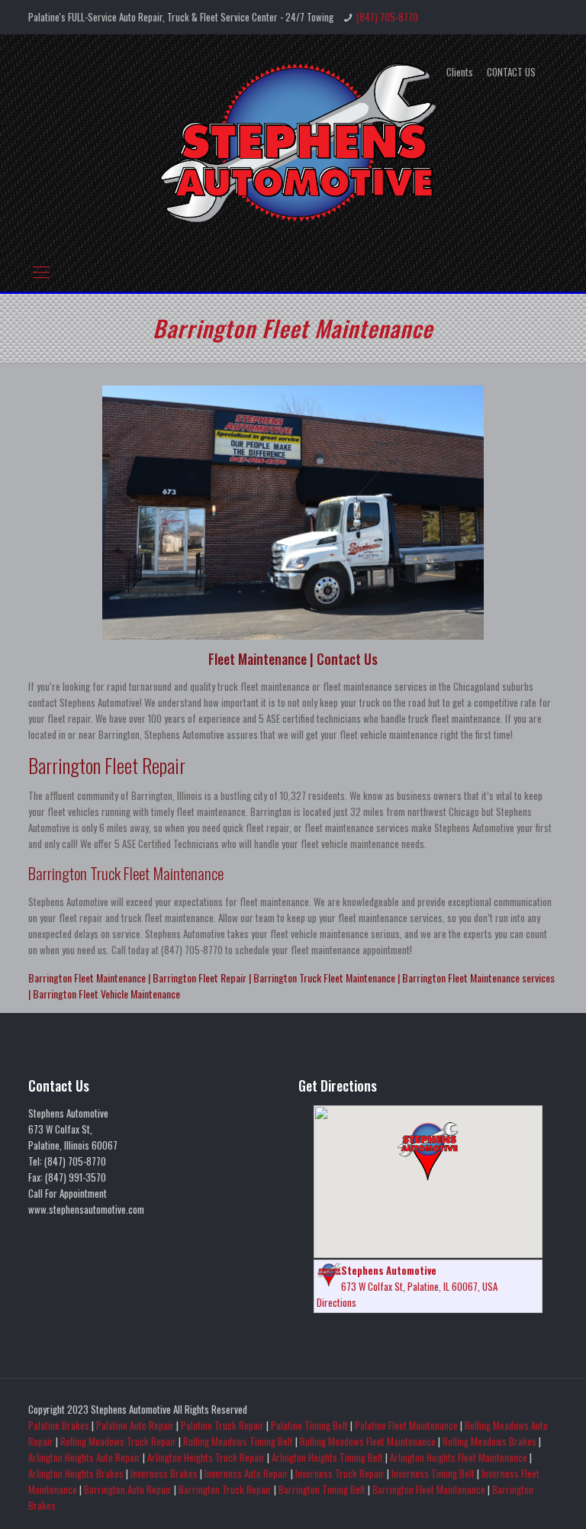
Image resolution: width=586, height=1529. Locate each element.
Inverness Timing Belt (433, 1473)
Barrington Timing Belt (322, 1489)
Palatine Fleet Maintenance (406, 1425)
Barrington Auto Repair (128, 1489)
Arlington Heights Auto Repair (84, 1457)
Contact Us (347, 659)
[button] (428, 1151)
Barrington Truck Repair (225, 1489)
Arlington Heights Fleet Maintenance (458, 1457)
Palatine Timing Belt (309, 1425)
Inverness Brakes (164, 1473)
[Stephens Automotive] (293, 141)
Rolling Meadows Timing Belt (238, 1441)
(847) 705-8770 (387, 16)
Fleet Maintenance (257, 659)
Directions (336, 1302)
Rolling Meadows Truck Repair (118, 1441)
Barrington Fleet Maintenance (428, 1489)
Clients (459, 72)
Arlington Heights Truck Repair (206, 1457)
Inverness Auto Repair (246, 1473)
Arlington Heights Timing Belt (327, 1457)
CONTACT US (511, 72)
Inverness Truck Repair (340, 1473)
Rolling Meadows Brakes (489, 1441)
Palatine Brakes (58, 1425)
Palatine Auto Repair (135, 1425)
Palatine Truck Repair (222, 1425)
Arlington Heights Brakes (76, 1473)
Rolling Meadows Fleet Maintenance (368, 1441)
